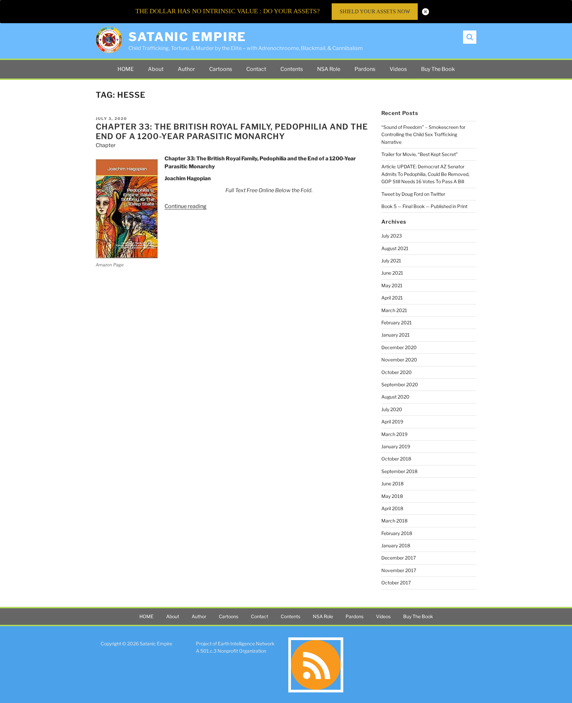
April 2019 (392, 421)
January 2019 (395, 446)
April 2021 (392, 297)
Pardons (365, 69)
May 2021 (392, 285)
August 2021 (394, 248)
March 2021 (394, 310)
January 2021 (395, 335)
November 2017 (398, 570)
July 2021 (391, 260)
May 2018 (392, 496)
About (156, 69)
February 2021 (396, 322)
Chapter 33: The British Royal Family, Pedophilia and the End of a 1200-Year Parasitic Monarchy (232, 131)
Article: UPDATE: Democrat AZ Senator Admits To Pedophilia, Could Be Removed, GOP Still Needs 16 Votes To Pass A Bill (425, 174)
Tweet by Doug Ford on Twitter (413, 194)
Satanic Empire (187, 36)
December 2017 (398, 558)
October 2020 (396, 372)
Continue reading (186, 206)
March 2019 (394, 434)
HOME (126, 69)
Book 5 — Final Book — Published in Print (424, 206)
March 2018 (394, 520)
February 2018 (396, 533)
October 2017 (396, 582)
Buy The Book (438, 69)
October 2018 (396, 458)
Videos (398, 69)
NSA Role (328, 69)
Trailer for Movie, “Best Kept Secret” (419, 154)
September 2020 (399, 384)
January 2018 (395, 545)
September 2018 (399, 471)
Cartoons (220, 69)
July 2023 (391, 236)
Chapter (106, 145)
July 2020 (391, 409)
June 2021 (392, 273)
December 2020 (399, 347)
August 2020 (395, 397)
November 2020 (399, 359)
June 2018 (392, 483)
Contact (256, 69)
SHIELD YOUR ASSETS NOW (375, 11)
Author (186, 69)
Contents (291, 69)
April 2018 (392, 508)
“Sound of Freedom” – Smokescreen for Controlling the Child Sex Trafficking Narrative (423, 134)
